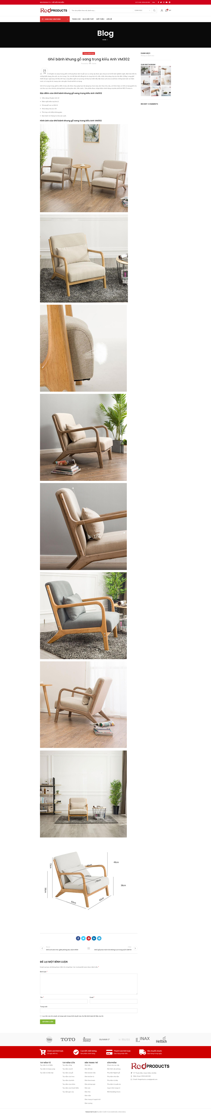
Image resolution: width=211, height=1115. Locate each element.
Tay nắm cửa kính (68, 1080)
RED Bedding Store (113, 1092)
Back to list (89, 948)
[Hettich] (161, 1039)
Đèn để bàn (89, 1069)
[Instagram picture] (145, 71)
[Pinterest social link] (169, 2)
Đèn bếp (88, 1065)
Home (104, 39)
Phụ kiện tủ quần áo (114, 1084)
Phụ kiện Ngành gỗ (113, 1073)
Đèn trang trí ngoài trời (92, 1099)
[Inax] (142, 1039)
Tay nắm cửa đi (67, 1069)
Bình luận (43, 971)
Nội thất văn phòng (113, 1069)
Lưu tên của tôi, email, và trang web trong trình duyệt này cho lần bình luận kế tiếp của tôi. (73, 1016)
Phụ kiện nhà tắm (113, 1076)
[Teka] (86, 1039)
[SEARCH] (154, 10)
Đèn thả (87, 1092)
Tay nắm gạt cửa (68, 1092)
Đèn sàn (87, 1088)
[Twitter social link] (161, 2)
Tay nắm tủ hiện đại (46, 1073)
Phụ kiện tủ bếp (112, 1080)
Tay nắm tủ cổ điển (46, 1065)
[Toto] (68, 1039)
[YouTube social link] (166, 2)
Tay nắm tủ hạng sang (47, 1069)
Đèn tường (88, 1103)
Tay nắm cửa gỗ (67, 1073)
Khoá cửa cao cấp (113, 1065)
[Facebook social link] (158, 2)
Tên (42, 997)
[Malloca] (124, 1039)
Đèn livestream (90, 1080)
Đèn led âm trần (90, 1073)
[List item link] (150, 1076)
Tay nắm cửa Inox (68, 1076)
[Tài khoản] (162, 10)
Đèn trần (88, 1095)
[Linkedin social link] (94, 938)
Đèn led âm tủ (89, 1076)
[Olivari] (105, 1039)
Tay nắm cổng (67, 1065)
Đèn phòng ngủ (90, 1084)
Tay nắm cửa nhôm (68, 1084)
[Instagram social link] (163, 2)
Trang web (43, 1006)
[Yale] (49, 1039)
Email (92, 997)
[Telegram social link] (99, 938)
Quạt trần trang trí (113, 1088)
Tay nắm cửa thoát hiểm (70, 1088)
